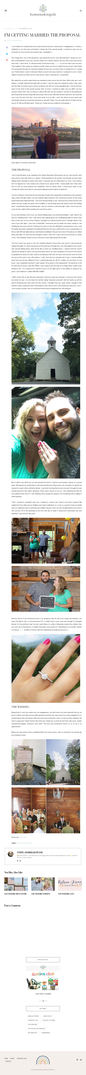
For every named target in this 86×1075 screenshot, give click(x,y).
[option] (43, 981)
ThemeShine (51, 1070)
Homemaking (45, 1033)
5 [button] (47, 1001)
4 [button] (45, 1001)
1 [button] (40, 1001)
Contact (8, 1061)
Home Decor (47, 1016)
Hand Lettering (33, 1016)
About (12, 1058)
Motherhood (32, 1033)
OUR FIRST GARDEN (43, 994)
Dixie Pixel (22, 837)
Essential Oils (33, 1020)
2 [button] (42, 1001)
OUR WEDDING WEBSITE (40, 894)
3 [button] (43, 1001)
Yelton (21, 630)
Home (6, 1058)
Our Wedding (9, 28)
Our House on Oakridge (36, 1028)
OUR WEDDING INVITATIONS (15, 894)
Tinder (57, 63)
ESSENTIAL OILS (22, 1058)
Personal (29, 843)
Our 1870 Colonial (49, 1020)
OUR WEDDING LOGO (66, 894)
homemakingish (39, 1070)
